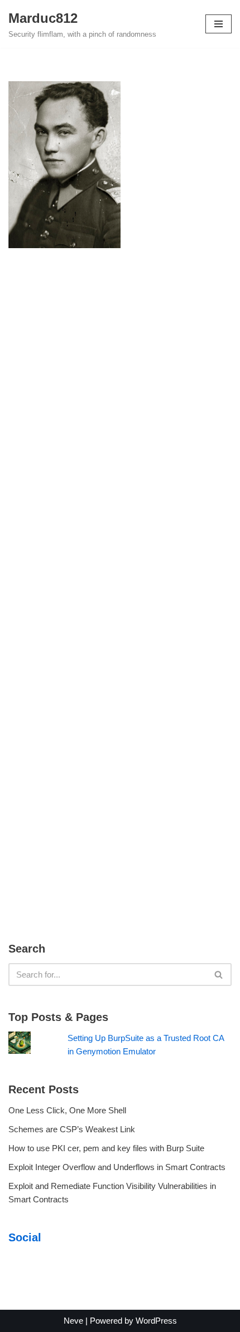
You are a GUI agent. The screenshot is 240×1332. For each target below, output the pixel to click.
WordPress (156, 1320)
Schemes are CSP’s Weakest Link (71, 1129)
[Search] (219, 974)
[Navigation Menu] (218, 23)
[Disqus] (120, 424)
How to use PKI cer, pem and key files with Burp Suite (106, 1148)
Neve (73, 1320)
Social (24, 1237)
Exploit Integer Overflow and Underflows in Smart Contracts (116, 1167)
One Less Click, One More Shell (67, 1110)
